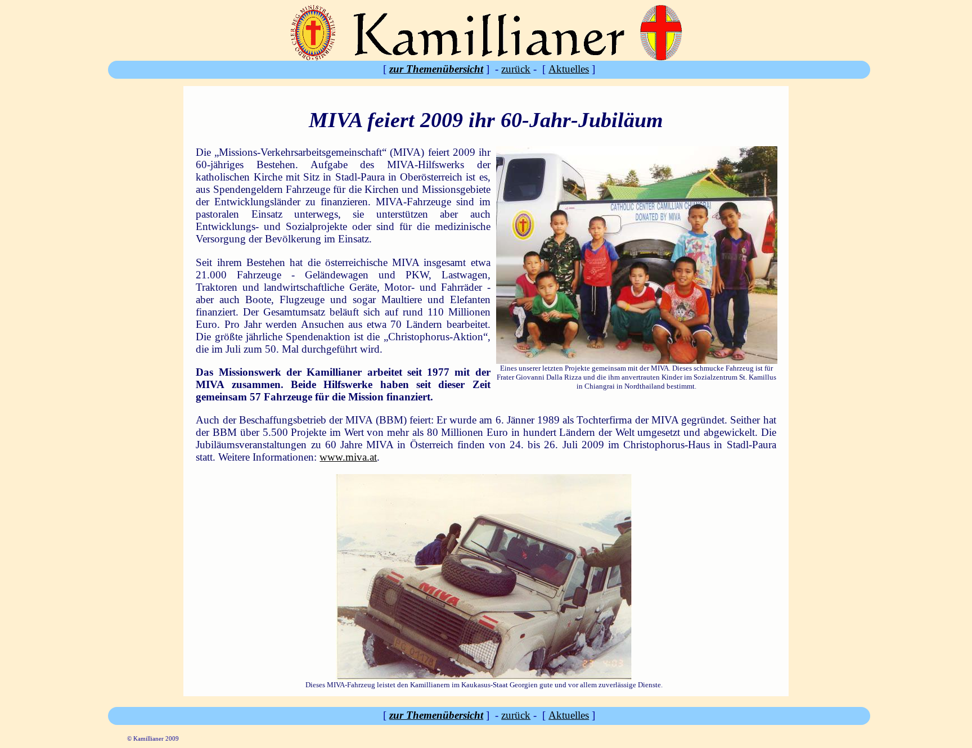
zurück (515, 69)
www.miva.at (348, 457)
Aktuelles (568, 69)
